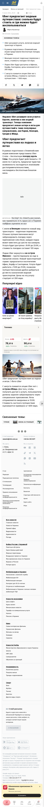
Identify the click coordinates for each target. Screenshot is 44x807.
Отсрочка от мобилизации (15, 586)
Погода (8, 537)
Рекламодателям (8, 488)
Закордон (5, 9)
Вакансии (27, 491)
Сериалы (9, 638)
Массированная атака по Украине (18, 559)
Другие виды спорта (13, 697)
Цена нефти (10, 602)
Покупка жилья (11, 672)
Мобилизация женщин (14, 580)
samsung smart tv (23, 748)
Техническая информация (32, 484)
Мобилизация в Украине (16, 572)
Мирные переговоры (13, 553)
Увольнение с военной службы (17, 575)
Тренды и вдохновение (14, 675)
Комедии (9, 635)
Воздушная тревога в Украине (16, 556)
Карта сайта (27, 502)
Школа (8, 651)
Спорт (8, 683)
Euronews (15, 34)
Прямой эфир (11, 528)
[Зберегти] (38, 85)
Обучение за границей (14, 660)
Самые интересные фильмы (16, 626)
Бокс (7, 685)
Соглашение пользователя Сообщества (32, 475)
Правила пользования (10, 492)
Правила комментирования (30, 480)
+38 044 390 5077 (29, 439)
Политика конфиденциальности (10, 496)
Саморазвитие (11, 657)
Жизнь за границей (17, 9)
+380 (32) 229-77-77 (15, 778)
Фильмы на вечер (12, 632)
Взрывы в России (12, 562)
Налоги (8, 613)
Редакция (6, 474)
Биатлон (9, 694)
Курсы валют (10, 605)
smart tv (9, 748)
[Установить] (22, 791)
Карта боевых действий (14, 550)
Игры (25, 505)
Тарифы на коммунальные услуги (18, 610)
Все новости (11, 520)
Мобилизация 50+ (12, 578)
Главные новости (12, 523)
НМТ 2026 (9, 654)
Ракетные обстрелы (13, 547)
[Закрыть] (39, 786)
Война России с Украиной (16, 544)
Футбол (8, 688)
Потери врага (11, 565)
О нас (4, 471)
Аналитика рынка (12, 670)
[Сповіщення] (41, 3)
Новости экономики (14, 599)
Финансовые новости (13, 607)
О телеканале (7, 481)
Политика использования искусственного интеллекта (11, 502)
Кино (8, 623)
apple (23, 742)
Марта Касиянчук (13, 29)
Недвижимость (12, 667)
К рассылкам (13, 728)
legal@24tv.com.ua (27, 780)
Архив (26, 498)
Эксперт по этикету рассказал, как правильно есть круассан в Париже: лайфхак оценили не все (21, 221)
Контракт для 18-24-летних (15, 583)
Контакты (27, 488)
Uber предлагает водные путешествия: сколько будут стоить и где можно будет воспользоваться (34, 9)
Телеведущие (7, 485)
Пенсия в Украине (12, 616)
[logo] (13, 3)
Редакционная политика (11, 478)
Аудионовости (11, 534)
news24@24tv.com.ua (10, 439)
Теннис (8, 691)
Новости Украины (12, 525)
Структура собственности (32, 495)
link (25, 447)
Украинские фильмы (13, 629)
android (9, 742)
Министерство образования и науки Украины (22, 648)
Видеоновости (11, 531)
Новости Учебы (12, 645)
